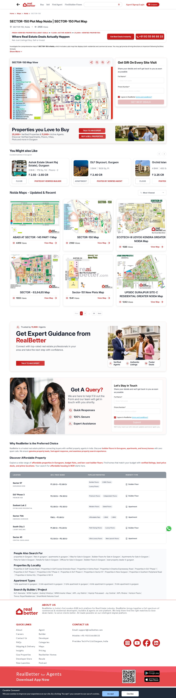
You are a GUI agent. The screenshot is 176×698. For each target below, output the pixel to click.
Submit (137, 422)
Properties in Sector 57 (93, 572)
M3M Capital (32, 593)
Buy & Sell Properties (92, 136)
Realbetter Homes (48, 654)
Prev (76, 313)
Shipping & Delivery (25, 646)
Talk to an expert (92, 130)
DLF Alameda (19, 593)
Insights (20, 650)
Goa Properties (23, 654)
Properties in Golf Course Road (27, 569)
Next (99, 313)
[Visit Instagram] (127, 643)
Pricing (42, 650)
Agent (42, 630)
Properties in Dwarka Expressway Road (116, 569)
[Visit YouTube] (137, 643)
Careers (20, 634)
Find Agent (57, 4)
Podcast (43, 663)
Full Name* (122, 76)
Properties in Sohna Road (88, 569)
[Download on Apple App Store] (152, 679)
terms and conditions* (144, 97)
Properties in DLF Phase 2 (25, 572)
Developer (44, 638)
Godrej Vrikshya (46, 593)
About (19, 630)
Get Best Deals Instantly (120, 36)
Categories (44, 642)
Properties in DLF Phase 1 (145, 569)
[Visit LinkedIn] (156, 643)
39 (94, 313)
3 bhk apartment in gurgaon (76, 584)
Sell (48, 4)
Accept (110, 693)
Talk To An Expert (30, 363)
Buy (42, 4)
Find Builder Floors (73, 4)
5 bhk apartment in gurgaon (127, 584)
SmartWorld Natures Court (48, 596)
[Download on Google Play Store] (152, 673)
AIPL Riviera (122, 593)
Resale (42, 658)
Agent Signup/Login (135, 4)
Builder (42, 634)
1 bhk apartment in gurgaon (25, 584)
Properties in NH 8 (45, 575)
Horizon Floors (135, 593)
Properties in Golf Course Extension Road (58, 569)
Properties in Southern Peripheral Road (145, 572)
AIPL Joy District (80, 593)
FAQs (19, 642)
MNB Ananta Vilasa (63, 593)
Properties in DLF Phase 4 (71, 572)
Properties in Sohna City (25, 575)
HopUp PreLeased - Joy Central (101, 593)
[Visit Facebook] (146, 643)
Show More (15, 51)
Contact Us (21, 638)
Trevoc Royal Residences (24, 596)
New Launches (23, 663)
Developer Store (24, 658)
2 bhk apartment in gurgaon (50, 584)
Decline (130, 693)
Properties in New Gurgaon (116, 572)
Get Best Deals (141, 102)
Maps (41, 646)
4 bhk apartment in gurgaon (101, 584)
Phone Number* (124, 87)
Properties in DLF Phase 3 (48, 572)
